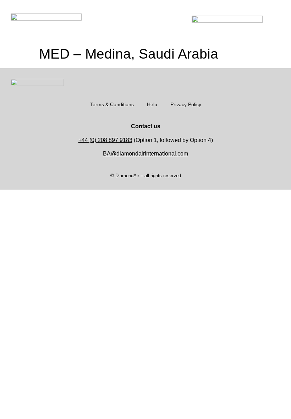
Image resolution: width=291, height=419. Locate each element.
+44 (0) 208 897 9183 (105, 140)
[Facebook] (266, 82)
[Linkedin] (276, 82)
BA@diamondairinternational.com (145, 154)
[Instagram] (255, 82)
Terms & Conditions (112, 104)
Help (152, 104)
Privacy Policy (185, 104)
